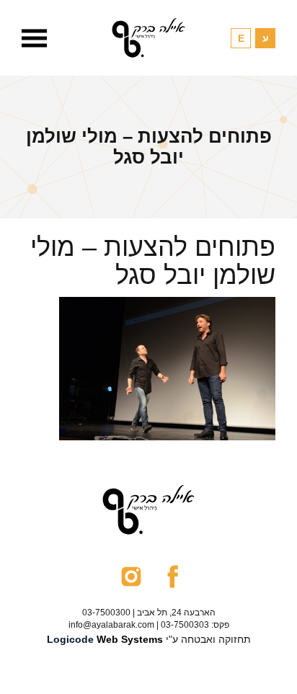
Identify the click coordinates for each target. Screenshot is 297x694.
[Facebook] (172, 576)
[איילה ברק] (148, 38)
